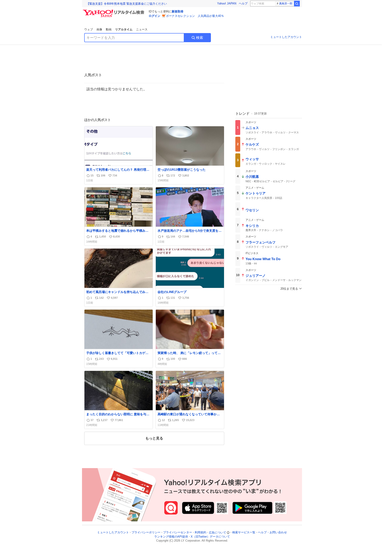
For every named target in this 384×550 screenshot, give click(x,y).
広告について (217, 532)
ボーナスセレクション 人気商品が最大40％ (195, 16)
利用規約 (200, 532)
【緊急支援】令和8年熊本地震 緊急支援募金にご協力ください (126, 3)
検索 (199, 38)
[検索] (297, 3)
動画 (109, 29)
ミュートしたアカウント (286, 37)
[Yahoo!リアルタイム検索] (114, 11)
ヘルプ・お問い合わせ (272, 532)
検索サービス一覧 (243, 532)
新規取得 (177, 11)
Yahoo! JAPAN (226, 3)
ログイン (154, 16)
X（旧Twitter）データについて (210, 536)
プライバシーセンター (177, 532)
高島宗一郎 (285, 3)
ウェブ (88, 29)
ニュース (142, 29)
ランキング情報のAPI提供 (171, 536)
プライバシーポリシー (146, 532)
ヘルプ (243, 3)
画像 (99, 29)
